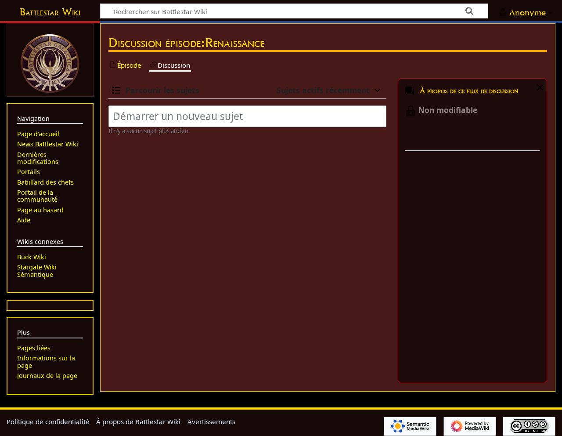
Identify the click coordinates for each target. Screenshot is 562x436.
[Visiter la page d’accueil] (50, 62)
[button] (539, 89)
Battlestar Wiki (50, 12)
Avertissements (211, 421)
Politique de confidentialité (48, 421)
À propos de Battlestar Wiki (138, 421)
